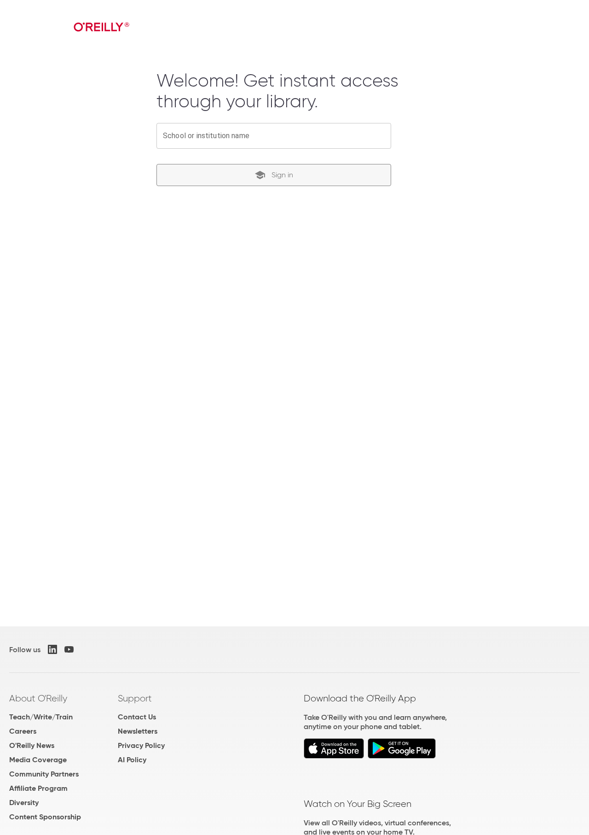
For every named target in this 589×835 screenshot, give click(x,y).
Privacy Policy (141, 745)
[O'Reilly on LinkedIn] (52, 649)
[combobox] (274, 136)
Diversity (24, 802)
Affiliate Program (38, 788)
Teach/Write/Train (41, 717)
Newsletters (137, 731)
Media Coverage (38, 760)
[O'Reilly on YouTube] (69, 649)
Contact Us (137, 717)
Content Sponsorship (45, 817)
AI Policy (132, 760)
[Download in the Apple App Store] (334, 756)
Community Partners (44, 774)
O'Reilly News (31, 745)
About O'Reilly (38, 698)
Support (135, 698)
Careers (22, 731)
